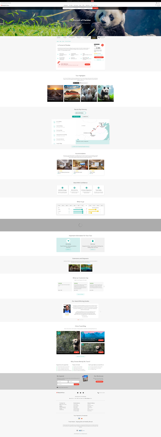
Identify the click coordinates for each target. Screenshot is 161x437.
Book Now (87, 64)
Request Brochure (99, 381)
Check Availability (99, 57)
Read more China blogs (80, 356)
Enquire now (99, 59)
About (92, 5)
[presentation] (104, 287)
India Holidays (75, 407)
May (74, 205)
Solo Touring (76, 5)
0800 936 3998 (157, 4)
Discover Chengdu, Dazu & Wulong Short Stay (74, 269)
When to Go (79, 37)
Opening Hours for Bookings (80, 396)
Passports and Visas (90, 405)
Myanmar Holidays (76, 409)
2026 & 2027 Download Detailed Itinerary (81, 146)
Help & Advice (91, 403)
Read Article (76, 352)
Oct (94, 205)
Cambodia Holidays (76, 408)
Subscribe (76, 384)
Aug (86, 205)
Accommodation (72, 37)
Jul (82, 205)
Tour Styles (71, 5)
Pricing (86, 37)
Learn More (88, 57)
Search (95, 8)
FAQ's (88, 408)
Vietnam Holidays (76, 405)
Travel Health (89, 406)
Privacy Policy (89, 410)
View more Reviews (80, 294)
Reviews (94, 38)
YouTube (83, 392)
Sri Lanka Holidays (76, 410)
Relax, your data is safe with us (63, 387)
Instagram (80, 392)
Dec (101, 205)
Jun (78, 205)
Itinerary (64, 37)
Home (58, 41)
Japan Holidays (75, 406)
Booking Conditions (90, 409)
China (60, 41)
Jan (59, 205)
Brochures (95, 5)
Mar (66, 205)
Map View (77, 116)
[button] (79, 319)
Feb (62, 205)
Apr (70, 205)
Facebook (77, 392)
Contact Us (62, 403)
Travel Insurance (90, 407)
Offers (83, 5)
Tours (63, 41)
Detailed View (85, 116)
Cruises (80, 5)
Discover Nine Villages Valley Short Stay (86, 269)
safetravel (80, 427)
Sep (90, 205)
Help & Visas (88, 5)
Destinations (66, 5)
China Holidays (75, 404)
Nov (98, 205)
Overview (58, 37)
